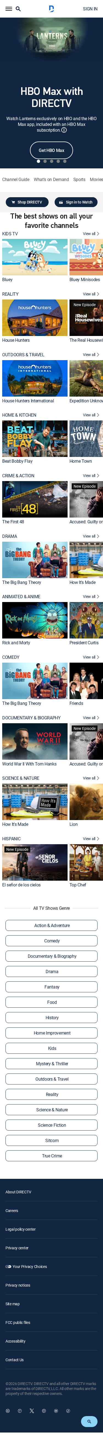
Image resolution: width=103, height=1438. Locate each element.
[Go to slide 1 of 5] (38, 161)
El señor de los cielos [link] (21, 885)
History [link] (52, 1018)
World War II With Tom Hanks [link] (29, 764)
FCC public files (17, 1322)
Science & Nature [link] (52, 1110)
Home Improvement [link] (52, 1033)
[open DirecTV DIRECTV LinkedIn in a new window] (7, 1411)
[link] (35, 257)
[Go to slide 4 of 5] (58, 161)
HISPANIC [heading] (11, 839)
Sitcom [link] (52, 1140)
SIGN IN (90, 9)
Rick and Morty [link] (16, 643)
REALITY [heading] (10, 294)
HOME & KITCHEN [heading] (19, 415)
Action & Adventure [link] (51, 925)
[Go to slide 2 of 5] (45, 161)
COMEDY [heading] (11, 657)
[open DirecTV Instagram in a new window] (44, 1411)
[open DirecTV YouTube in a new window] (56, 1411)
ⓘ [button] (64, 130)
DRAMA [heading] (9, 536)
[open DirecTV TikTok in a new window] (68, 1411)
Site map (12, 1303)
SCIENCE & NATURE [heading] (20, 778)
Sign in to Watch (79, 202)
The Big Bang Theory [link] (21, 582)
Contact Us (14, 1359)
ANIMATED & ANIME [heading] (21, 597)
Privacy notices (17, 1285)
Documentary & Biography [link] (52, 956)
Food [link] (52, 1002)
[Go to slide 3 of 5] (51, 161)
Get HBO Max (51, 150)
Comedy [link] (52, 941)
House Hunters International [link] (28, 401)
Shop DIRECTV (30, 202)
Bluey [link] (7, 279)
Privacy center (17, 1247)
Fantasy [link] (52, 987)
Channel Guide (15, 179)
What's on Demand (51, 179)
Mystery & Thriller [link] (52, 1064)
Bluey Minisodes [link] (84, 279)
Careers (11, 1210)
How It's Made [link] (82, 582)
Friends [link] (76, 703)
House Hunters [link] (16, 340)
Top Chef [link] (77, 885)
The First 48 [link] (13, 522)
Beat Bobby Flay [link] (17, 461)
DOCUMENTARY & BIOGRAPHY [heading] (31, 718)
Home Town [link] (80, 461)
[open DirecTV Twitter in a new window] (32, 1411)
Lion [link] (73, 824)
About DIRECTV (18, 1191)
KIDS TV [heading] (10, 234)
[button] (8, 8)
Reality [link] (52, 1094)
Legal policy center (20, 1229)
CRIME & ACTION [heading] (18, 476)
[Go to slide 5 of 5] (64, 161)
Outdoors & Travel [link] (52, 1079)
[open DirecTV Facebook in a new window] (20, 1411)
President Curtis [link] (84, 643)
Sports (79, 179)
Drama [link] (52, 971)
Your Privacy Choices (30, 1266)
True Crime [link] (52, 1156)
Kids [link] (52, 1048)
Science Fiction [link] (52, 1125)
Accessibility (15, 1341)
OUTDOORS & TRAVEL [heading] (23, 355)
